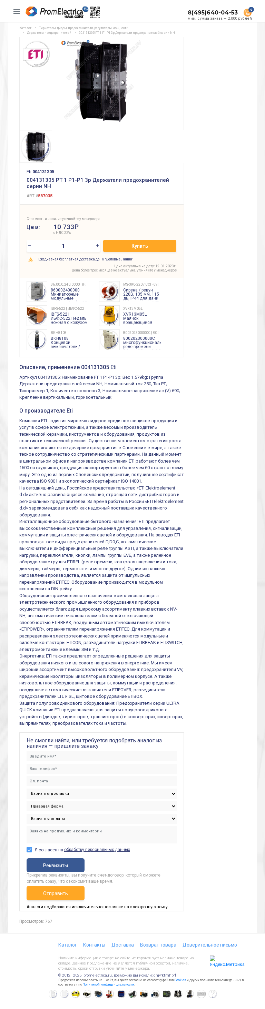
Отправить (55, 893)
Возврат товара (158, 945)
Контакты (94, 945)
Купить (139, 246)
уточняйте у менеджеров (157, 270)
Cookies (180, 980)
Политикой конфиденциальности (108, 984)
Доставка (122, 945)
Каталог (67, 945)
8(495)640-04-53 (213, 12)
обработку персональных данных (97, 849)
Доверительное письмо (210, 945)
